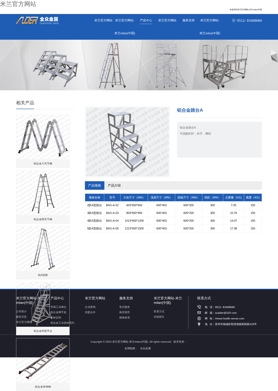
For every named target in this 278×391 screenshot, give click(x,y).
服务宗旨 (21, 316)
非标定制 (55, 317)
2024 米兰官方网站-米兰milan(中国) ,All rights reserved (138, 341)
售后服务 (124, 306)
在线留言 (159, 316)
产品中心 (146, 20)
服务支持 (188, 20)
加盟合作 (90, 312)
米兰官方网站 (18, 4)
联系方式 (159, 311)
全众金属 (146, 348)
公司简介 (21, 311)
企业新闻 (90, 306)
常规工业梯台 (58, 306)
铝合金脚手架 (58, 312)
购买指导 (124, 312)
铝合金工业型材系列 (62, 322)
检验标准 (124, 317)
